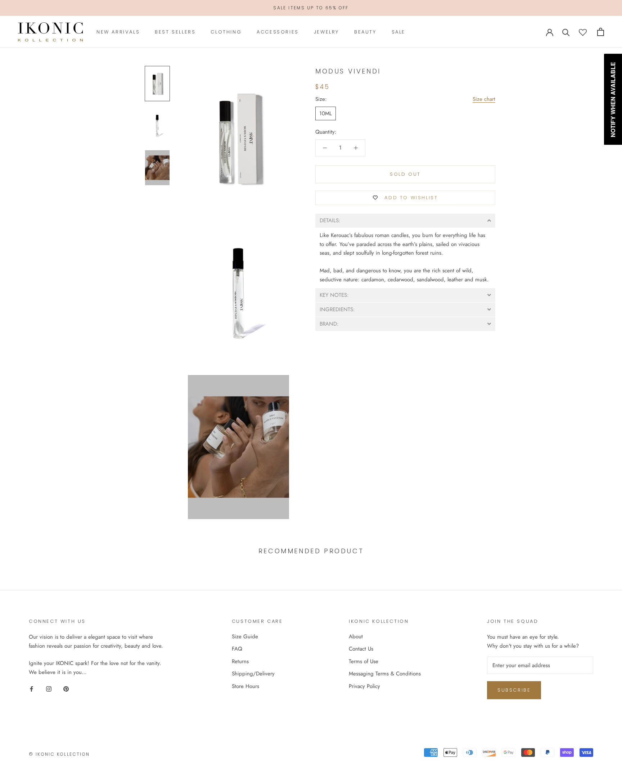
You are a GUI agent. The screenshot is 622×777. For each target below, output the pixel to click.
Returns (240, 661)
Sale (398, 31)
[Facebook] (31, 688)
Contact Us (361, 649)
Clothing (226, 31)
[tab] (405, 221)
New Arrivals (118, 31)
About (356, 636)
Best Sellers (175, 31)
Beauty (365, 31)
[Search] (566, 32)
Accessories (278, 31)
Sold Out (405, 174)
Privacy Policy (364, 686)
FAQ (237, 649)
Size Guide (245, 636)
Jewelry (326, 31)
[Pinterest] (66, 688)
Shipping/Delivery (253, 674)
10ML (325, 113)
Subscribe (514, 690)
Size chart (484, 99)
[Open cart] (600, 32)
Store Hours (245, 686)
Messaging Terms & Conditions (385, 674)
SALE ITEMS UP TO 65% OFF (311, 8)
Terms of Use (363, 661)
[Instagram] (48, 688)
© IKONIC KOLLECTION (59, 754)
